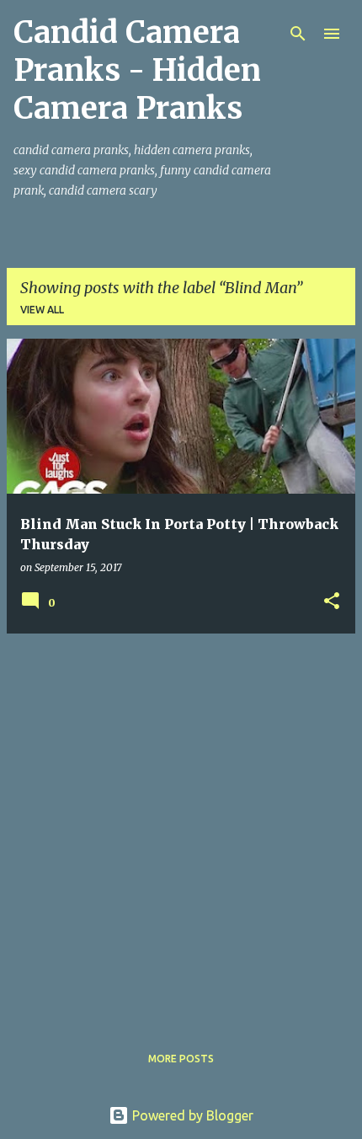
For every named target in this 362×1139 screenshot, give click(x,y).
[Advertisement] (181, 828)
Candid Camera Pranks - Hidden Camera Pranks (137, 70)
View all (42, 309)
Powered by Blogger (191, 1115)
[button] (332, 602)
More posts (181, 1058)
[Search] (298, 33)
